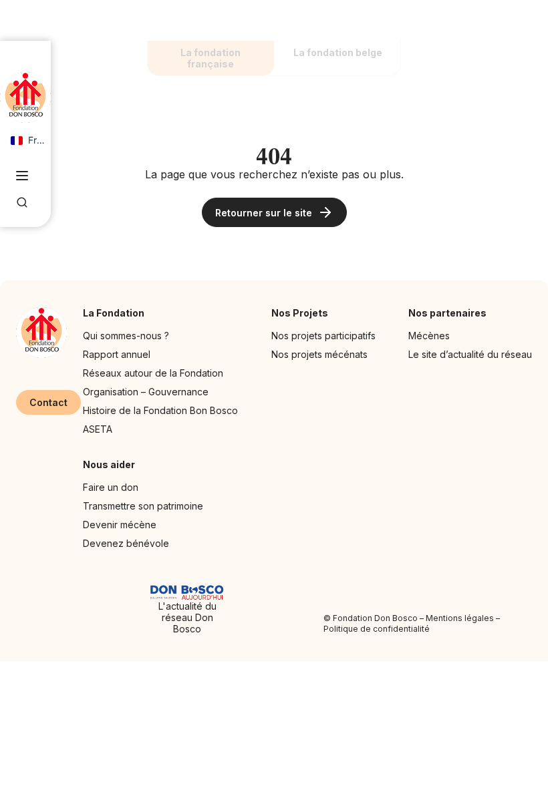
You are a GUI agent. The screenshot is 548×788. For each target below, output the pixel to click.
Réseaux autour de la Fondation (153, 373)
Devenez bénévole (126, 543)
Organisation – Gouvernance (146, 391)
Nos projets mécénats (319, 354)
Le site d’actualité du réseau (470, 354)
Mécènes (429, 335)
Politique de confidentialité (376, 629)
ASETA (97, 429)
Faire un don (110, 487)
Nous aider (109, 464)
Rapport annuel (116, 354)
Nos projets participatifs (323, 335)
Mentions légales (460, 618)
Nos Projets (299, 313)
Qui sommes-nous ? (126, 335)
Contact (48, 402)
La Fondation (113, 313)
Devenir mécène (119, 524)
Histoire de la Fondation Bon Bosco (160, 410)
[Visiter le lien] (25, 97)
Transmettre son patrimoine (143, 506)
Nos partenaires (447, 313)
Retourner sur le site (263, 212)
